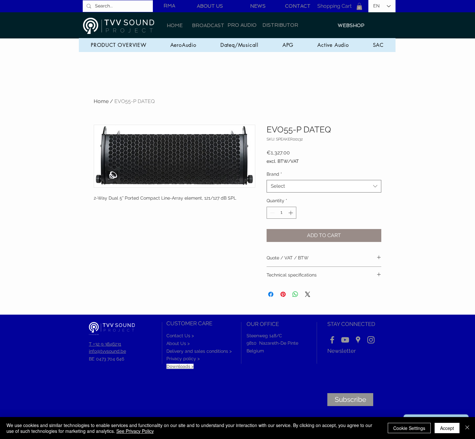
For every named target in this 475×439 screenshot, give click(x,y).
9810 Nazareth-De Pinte (272, 343)
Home (101, 101)
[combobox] (324, 186)
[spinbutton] (281, 212)
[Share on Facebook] (271, 294)
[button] (359, 6)
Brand (274, 174)
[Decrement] (272, 212)
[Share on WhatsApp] (295, 294)
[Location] (358, 340)
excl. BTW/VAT (283, 161)
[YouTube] (345, 340)
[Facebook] (332, 340)
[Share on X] (307, 294)
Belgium (255, 350)
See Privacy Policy (135, 431)
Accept (447, 428)
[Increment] (291, 212)
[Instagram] (371, 340)
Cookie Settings (409, 428)
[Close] (467, 428)
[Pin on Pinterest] (283, 294)
